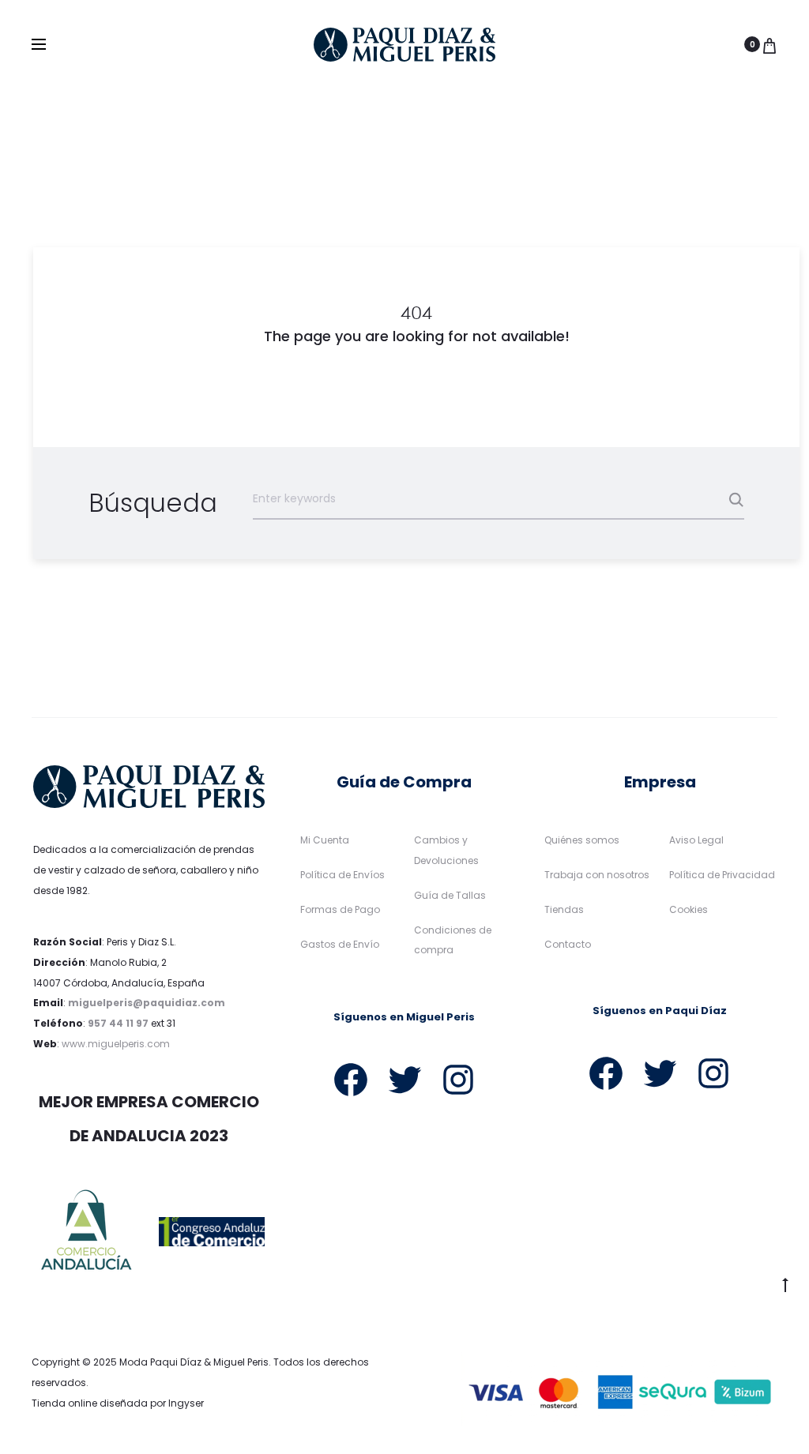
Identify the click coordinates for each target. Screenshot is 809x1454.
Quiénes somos (581, 840)
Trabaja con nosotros (596, 874)
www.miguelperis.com (116, 1043)
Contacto (567, 944)
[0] (769, 44)
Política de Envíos (342, 874)
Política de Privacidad (722, 874)
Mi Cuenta (324, 840)
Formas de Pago (340, 909)
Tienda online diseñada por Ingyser (118, 1403)
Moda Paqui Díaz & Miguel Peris (194, 1362)
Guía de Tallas (450, 895)
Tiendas (564, 909)
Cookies (688, 909)
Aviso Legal (696, 840)
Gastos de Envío (339, 944)
